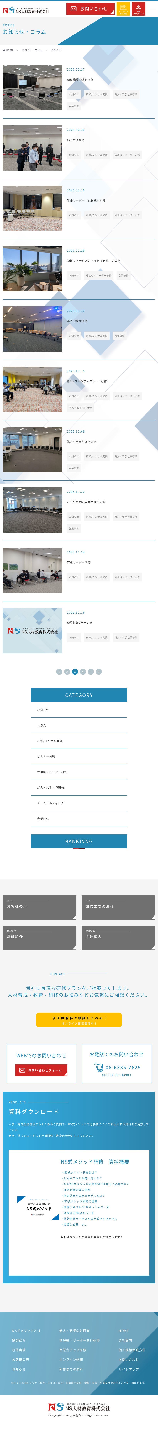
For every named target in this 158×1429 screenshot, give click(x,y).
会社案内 (125, 1340)
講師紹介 (19, 1340)
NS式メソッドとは (26, 1330)
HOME (124, 1330)
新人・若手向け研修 (74, 1330)
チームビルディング (50, 803)
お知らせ (43, 710)
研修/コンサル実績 (49, 741)
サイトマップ (129, 1369)
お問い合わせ (129, 1359)
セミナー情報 (46, 756)
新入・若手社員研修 (50, 787)
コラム (41, 725)
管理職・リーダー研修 (52, 772)
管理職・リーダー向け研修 (79, 1340)
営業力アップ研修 (73, 1350)
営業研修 (43, 819)
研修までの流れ (71, 1369)
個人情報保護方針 (132, 1350)
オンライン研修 (71, 1359)
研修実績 (19, 1350)
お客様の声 (20, 1359)
